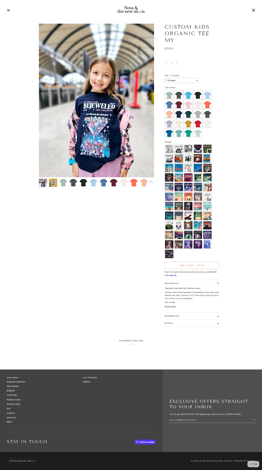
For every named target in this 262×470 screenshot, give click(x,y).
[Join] (253, 419)
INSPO (9, 422)
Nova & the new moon (205, 461)
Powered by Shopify (244, 461)
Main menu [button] (13, 377)
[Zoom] (96, 100)
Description (171, 283)
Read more (170, 306)
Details (169, 323)
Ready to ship (13, 399)
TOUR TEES (12, 395)
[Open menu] (11, 10)
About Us (11, 417)
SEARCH (86, 381)
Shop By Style (13, 404)
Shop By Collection (16, 381)
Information (172, 316)
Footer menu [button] (90, 377)
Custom (11, 413)
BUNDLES (11, 390)
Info (9, 408)
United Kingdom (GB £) (21, 461)
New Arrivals (13, 386)
